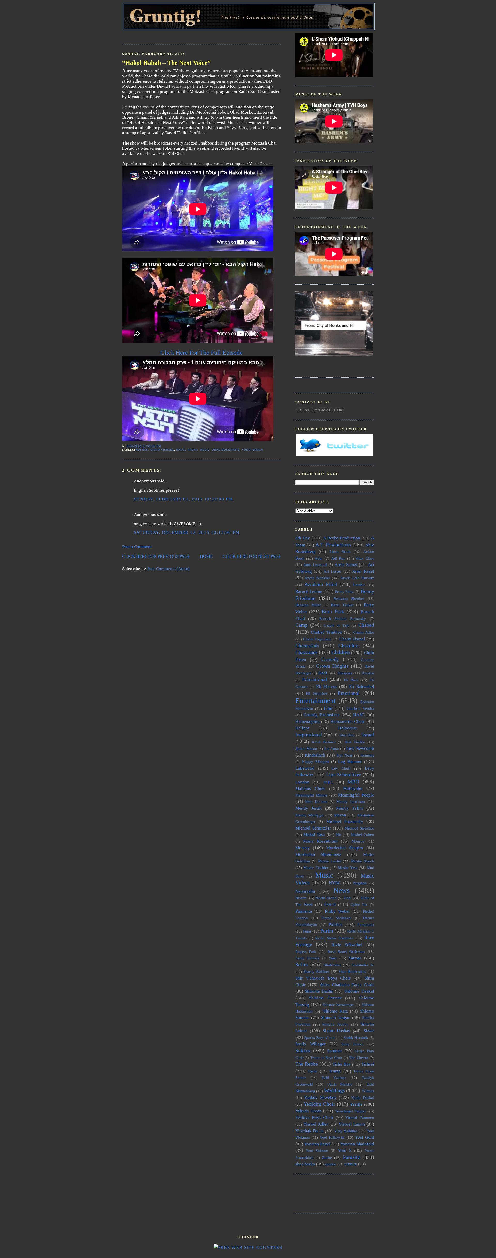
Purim (326, 931)
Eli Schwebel (361, 686)
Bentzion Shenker (349, 598)
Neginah (360, 883)
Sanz (333, 958)
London (302, 781)
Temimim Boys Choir (326, 1058)
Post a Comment (137, 546)
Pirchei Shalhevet (336, 917)
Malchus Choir (310, 788)
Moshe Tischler (315, 867)
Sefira (301, 964)
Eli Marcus (326, 686)
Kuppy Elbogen (315, 761)
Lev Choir (341, 768)
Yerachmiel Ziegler (350, 1111)
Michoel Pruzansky (344, 821)
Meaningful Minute (311, 795)
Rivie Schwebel (347, 944)
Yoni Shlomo (317, 1150)
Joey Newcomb (360, 748)
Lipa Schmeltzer (343, 774)
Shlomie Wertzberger (338, 1005)
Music (205, 449)
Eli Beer (351, 680)
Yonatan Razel (317, 1144)
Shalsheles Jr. (363, 965)
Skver (368, 1030)
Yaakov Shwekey (320, 1097)
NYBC (335, 882)
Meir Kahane (316, 801)
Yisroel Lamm (352, 1124)
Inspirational (308, 734)
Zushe (327, 1157)
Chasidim (348, 645)
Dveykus (367, 673)
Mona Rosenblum (320, 841)
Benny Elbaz (344, 592)
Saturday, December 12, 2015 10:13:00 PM (187, 532)
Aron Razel (363, 571)
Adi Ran (142, 449)
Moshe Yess (347, 867)
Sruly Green (352, 1044)
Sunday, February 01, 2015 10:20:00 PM (183, 499)
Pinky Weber (337, 911)
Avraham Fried (320, 584)
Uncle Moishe (339, 1084)
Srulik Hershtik (356, 1037)
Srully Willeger (310, 1043)
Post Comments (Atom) (168, 568)
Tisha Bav (341, 1064)
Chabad (366, 625)
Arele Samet (346, 564)
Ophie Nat (359, 905)
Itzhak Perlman (323, 742)
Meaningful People (356, 795)
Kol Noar (344, 755)
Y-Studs (368, 1091)
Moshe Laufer (329, 861)
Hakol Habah (187, 449)
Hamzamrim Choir (347, 721)
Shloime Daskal (359, 991)
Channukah (307, 645)
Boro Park (333, 611)
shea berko (305, 1163)
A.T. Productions (333, 544)
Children (340, 652)
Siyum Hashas (336, 1030)
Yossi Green (252, 449)
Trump (335, 1071)
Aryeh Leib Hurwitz (357, 578)
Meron (340, 815)
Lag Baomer (350, 761)
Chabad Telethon (326, 632)
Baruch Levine (308, 591)
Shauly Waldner (316, 971)
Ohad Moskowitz (226, 449)
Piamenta (303, 911)
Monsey (302, 847)
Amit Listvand (315, 564)
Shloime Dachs (319, 991)
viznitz (350, 1163)
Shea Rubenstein (352, 971)
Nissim (300, 898)
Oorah (330, 904)
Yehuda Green (308, 1111)
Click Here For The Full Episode (201, 352)
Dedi (322, 673)
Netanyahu (305, 891)
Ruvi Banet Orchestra (346, 951)
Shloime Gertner (325, 998)
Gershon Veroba (360, 708)
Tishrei (367, 1064)
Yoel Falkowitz (332, 1137)
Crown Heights (332, 666)
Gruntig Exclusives (321, 714)
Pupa (307, 931)
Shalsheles (332, 965)
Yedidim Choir (319, 1104)
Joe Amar (331, 748)
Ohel (348, 898)
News (342, 890)
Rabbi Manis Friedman (334, 938)
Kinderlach (315, 755)
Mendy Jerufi (308, 808)
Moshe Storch (362, 861)
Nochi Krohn (326, 898)
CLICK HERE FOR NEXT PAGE (252, 556)
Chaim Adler (363, 632)
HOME (206, 556)
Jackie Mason (306, 748)
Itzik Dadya (355, 742)
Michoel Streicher (359, 828)
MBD (353, 781)
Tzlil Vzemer (334, 1077)
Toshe (312, 1071)
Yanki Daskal (362, 1097)
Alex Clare (365, 558)
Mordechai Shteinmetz (318, 854)
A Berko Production (341, 538)
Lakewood (304, 768)
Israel (368, 734)
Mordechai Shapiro (344, 847)
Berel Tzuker (342, 605)
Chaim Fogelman (317, 639)
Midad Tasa (314, 834)
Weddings (334, 1090)
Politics (335, 924)
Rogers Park (305, 951)
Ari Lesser (332, 571)
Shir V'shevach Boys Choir (323, 978)
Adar (319, 558)
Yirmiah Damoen (359, 1117)
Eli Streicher (316, 693)
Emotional (349, 693)
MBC (328, 781)
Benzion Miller (308, 605)
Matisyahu (352, 788)
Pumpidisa (365, 924)
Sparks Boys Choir (319, 1037)
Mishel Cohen (362, 834)
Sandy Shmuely (307, 958)
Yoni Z (345, 1150)
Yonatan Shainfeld (357, 1144)
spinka (330, 1164)
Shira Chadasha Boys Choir (347, 984)
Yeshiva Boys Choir (314, 1117)
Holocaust (347, 728)
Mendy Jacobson (350, 801)
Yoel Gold (364, 1137)
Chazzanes (306, 652)
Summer (334, 1050)
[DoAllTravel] (334, 354)
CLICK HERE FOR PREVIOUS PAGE (156, 556)
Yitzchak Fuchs (309, 1130)
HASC (359, 714)
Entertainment (315, 701)
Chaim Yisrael (162, 449)
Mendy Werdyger (309, 815)
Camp (301, 625)
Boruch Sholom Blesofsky (342, 618)
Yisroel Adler (315, 1124)
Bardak (359, 585)
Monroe (358, 841)
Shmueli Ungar (335, 1017)
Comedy (330, 659)
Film (328, 708)
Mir (338, 834)
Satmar (355, 958)
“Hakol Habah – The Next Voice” (166, 62)
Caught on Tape (336, 625)
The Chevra (358, 1057)
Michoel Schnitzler (313, 828)
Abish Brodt (340, 551)
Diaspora (345, 673)
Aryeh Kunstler (317, 578)
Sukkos (303, 1050)
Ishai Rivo (347, 735)
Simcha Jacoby (335, 1024)
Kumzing (367, 755)
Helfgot (302, 728)
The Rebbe (306, 1064)
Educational (314, 679)
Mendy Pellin (349, 808)
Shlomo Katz (335, 1011)
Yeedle (356, 1104)
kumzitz (351, 1157)
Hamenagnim (307, 721)
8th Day (302, 538)
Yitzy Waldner (345, 1131)
